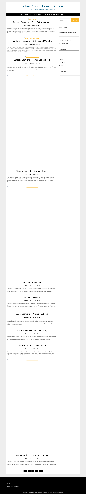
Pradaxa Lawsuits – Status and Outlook (32, 60)
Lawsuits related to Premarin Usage (32, 330)
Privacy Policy (63, 71)
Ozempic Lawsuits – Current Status (32, 345)
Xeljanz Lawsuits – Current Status (31, 171)
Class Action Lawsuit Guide (43, 6)
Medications (61, 56)
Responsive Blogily (52, 492)
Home (21, 14)
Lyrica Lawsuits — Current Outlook (32, 314)
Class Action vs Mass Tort (52, 14)
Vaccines (61, 65)
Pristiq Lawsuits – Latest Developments (31, 455)
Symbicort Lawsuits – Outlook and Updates (32, 41)
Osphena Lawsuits (31, 297)
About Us (63, 14)
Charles (39, 25)
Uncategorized (62, 62)
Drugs (60, 53)
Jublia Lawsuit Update (32, 282)
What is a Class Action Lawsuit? (33, 14)
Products (61, 59)
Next (41, 470)
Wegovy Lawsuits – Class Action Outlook (32, 22)
